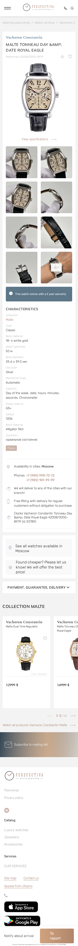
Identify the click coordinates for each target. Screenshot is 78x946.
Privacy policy (13, 798)
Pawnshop (11, 790)
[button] (7, 8)
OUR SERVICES (15, 866)
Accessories (13, 844)
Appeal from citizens (18, 886)
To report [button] (55, 936)
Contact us (31, 878)
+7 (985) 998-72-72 (40, 475)
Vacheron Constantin (24, 37)
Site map (10, 878)
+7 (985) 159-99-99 (40, 480)
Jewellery (11, 837)
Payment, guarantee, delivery (36, 587)
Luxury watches (16, 830)
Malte (9, 320)
